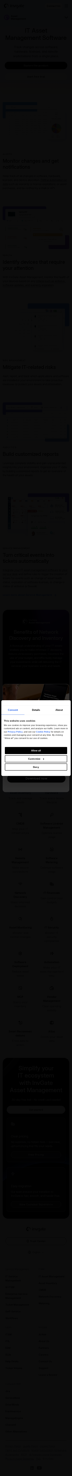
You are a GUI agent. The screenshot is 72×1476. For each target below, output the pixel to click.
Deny (36, 767)
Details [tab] (36, 709)
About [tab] (59, 709)
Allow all (36, 750)
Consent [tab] (13, 709)
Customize (34, 758)
